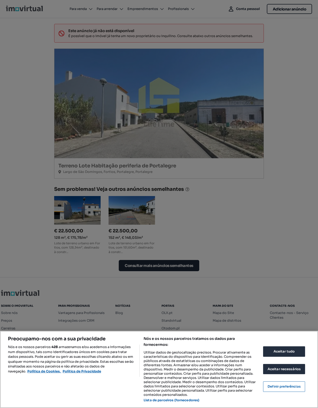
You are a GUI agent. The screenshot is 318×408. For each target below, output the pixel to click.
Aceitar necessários (284, 369)
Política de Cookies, (44, 371)
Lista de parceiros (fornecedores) (171, 400)
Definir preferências (284, 386)
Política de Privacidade (82, 371)
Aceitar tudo (284, 351)
